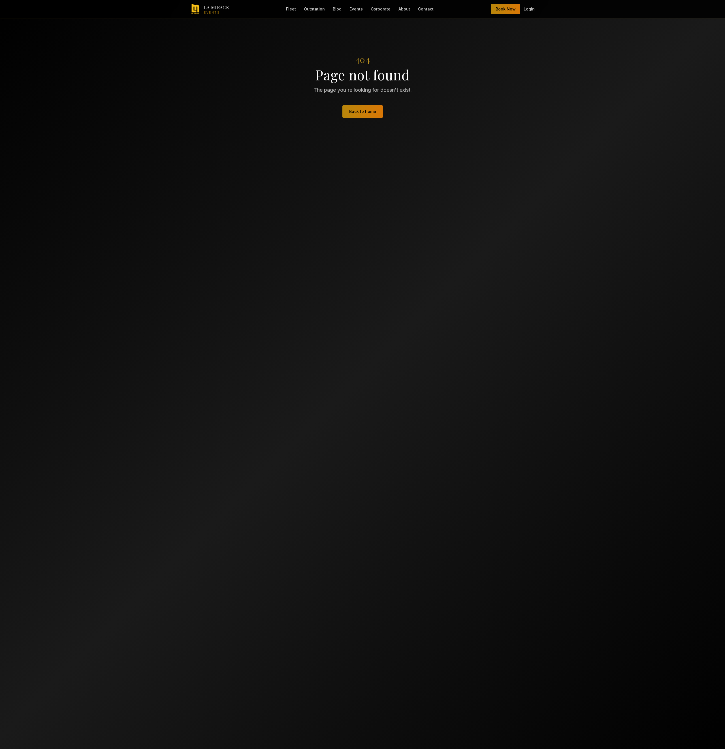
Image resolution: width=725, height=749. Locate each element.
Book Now (506, 9)
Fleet (291, 9)
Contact (426, 9)
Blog (337, 9)
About (404, 9)
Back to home (362, 111)
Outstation (314, 9)
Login (529, 9)
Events (356, 9)
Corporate (381, 9)
